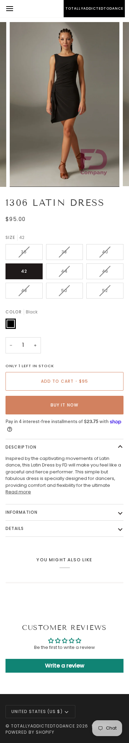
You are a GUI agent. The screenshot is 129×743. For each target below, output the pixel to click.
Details (15, 528)
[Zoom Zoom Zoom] (64, 104)
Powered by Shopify (30, 732)
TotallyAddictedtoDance (43, 726)
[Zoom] (23, 174)
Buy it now (64, 405)
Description (21, 447)
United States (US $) (37, 711)
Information (21, 512)
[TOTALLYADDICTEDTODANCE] (64, 8)
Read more (18, 492)
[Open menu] (16, 8)
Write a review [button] (64, 666)
